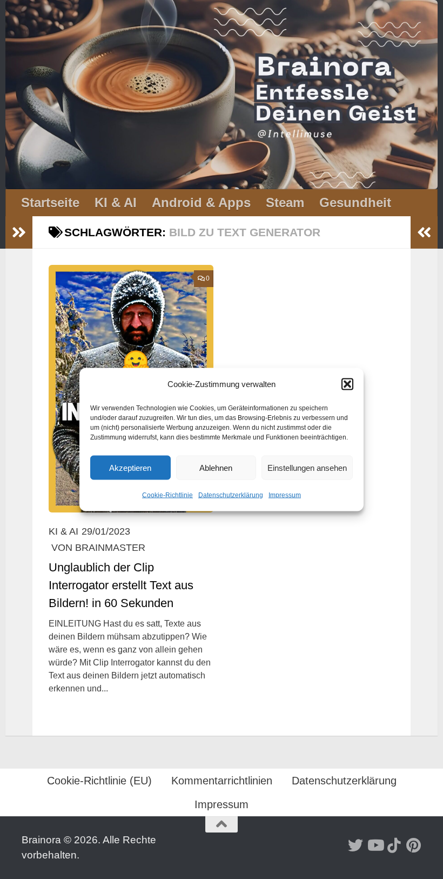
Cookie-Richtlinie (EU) (99, 781)
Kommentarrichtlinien (221, 781)
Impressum (285, 495)
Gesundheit (355, 202)
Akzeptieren (130, 467)
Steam (285, 202)
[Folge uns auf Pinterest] (413, 845)
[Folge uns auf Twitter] (355, 845)
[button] (347, 384)
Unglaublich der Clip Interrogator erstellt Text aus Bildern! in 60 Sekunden (121, 585)
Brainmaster (110, 547)
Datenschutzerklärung (230, 495)
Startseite (50, 202)
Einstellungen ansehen (307, 467)
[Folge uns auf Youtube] (374, 845)
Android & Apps (201, 202)
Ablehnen (215, 467)
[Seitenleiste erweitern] (18, 232)
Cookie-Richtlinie (167, 495)
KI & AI (116, 202)
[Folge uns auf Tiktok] (394, 845)
